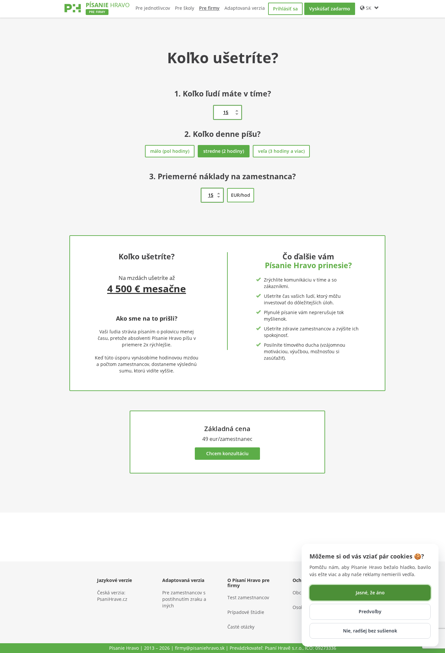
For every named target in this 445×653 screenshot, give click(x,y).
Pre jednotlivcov (153, 8)
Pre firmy (209, 8)
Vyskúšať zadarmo (329, 9)
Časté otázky (240, 627)
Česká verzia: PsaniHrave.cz (112, 595)
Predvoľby (370, 611)
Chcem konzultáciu (227, 453)
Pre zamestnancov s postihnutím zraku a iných (184, 599)
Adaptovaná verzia (244, 8)
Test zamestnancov (248, 597)
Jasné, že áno (370, 592)
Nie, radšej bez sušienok (370, 631)
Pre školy (184, 8)
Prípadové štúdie (245, 612)
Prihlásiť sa (285, 9)
